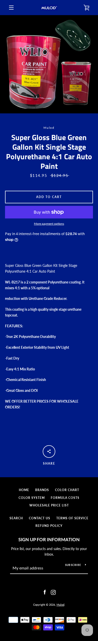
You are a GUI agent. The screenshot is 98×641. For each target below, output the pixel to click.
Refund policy (49, 526)
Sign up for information (49, 539)
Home (24, 490)
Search (16, 518)
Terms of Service (72, 518)
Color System (32, 498)
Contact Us (39, 518)
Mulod (60, 604)
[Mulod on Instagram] (53, 592)
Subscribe (73, 564)
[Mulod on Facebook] (44, 592)
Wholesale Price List (49, 505)
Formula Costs (65, 498)
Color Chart (67, 490)
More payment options (49, 224)
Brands (42, 490)
